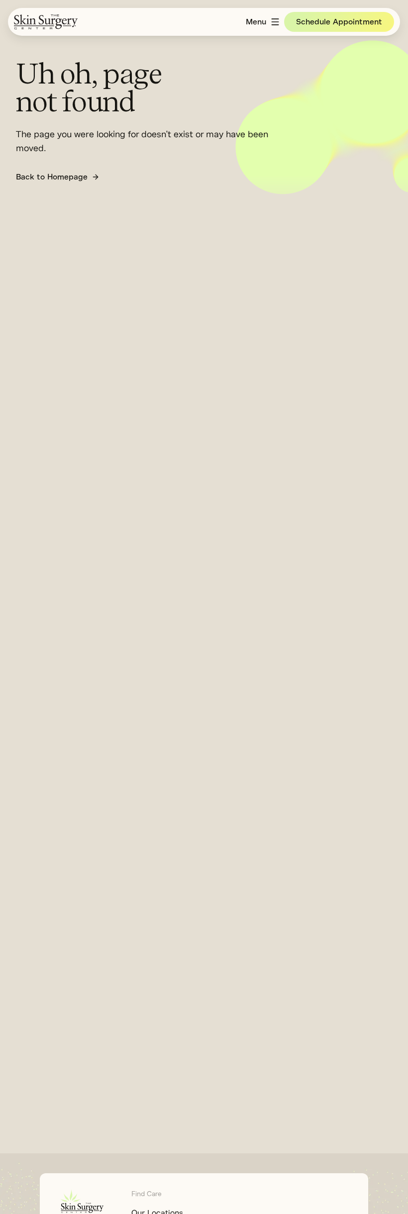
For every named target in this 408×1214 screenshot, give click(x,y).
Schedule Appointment (339, 22)
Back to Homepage (52, 177)
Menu (256, 22)
